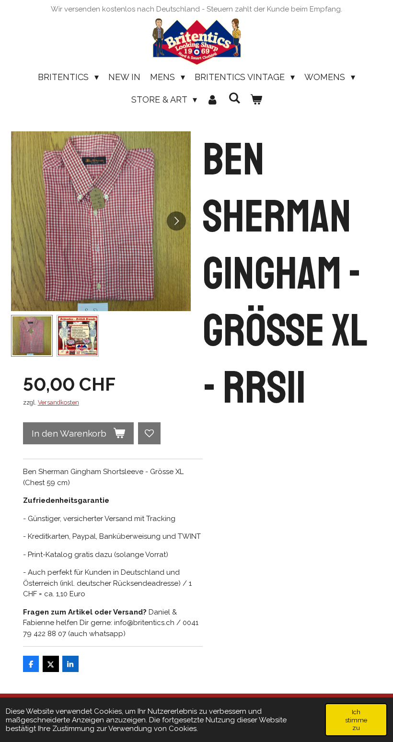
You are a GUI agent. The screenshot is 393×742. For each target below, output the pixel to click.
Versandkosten (58, 402)
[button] (32, 336)
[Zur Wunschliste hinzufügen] (149, 433)
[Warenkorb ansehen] (255, 99)
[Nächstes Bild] (176, 221)
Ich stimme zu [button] (356, 719)
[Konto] (212, 99)
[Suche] (234, 98)
